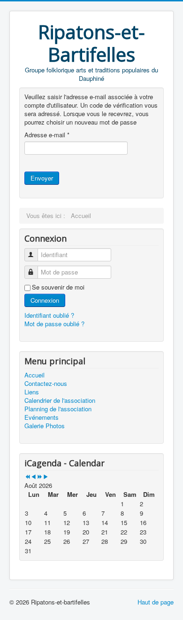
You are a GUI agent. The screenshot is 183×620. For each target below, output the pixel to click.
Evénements (41, 417)
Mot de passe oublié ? (54, 323)
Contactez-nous (45, 383)
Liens (31, 392)
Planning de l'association (58, 409)
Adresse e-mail (46, 135)
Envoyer (41, 177)
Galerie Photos (44, 426)
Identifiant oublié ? (49, 315)
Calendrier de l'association (59, 400)
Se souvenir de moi (58, 287)
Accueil (34, 375)
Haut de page (155, 601)
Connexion (44, 300)
